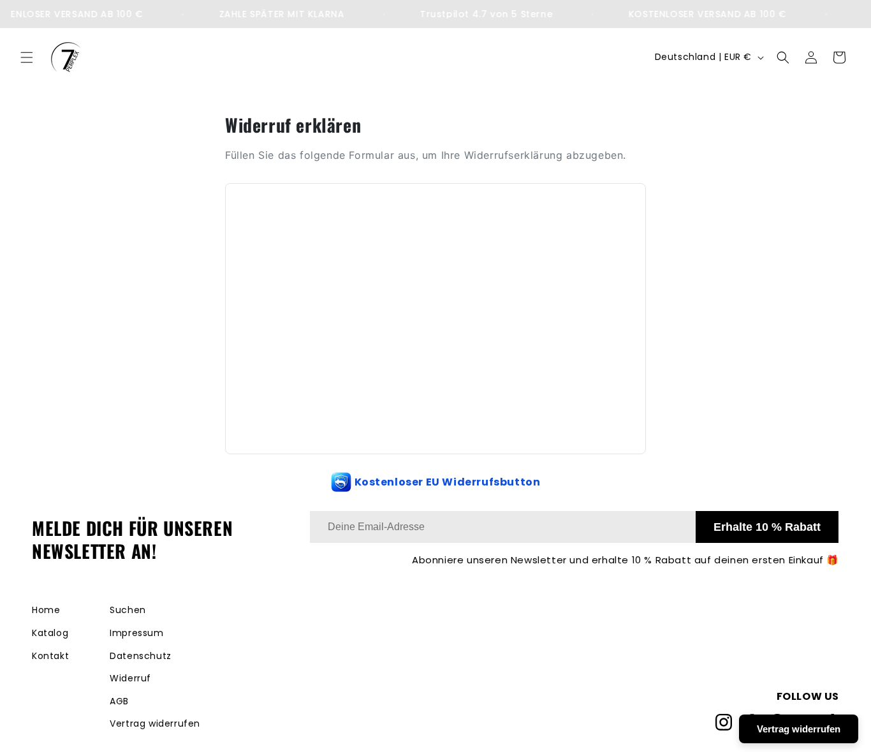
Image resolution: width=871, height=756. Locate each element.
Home (46, 610)
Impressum (136, 632)
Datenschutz (141, 655)
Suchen (128, 610)
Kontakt (50, 655)
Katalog (50, 632)
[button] (27, 57)
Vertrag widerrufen (155, 723)
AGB (119, 701)
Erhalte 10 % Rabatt (767, 527)
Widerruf (130, 678)
